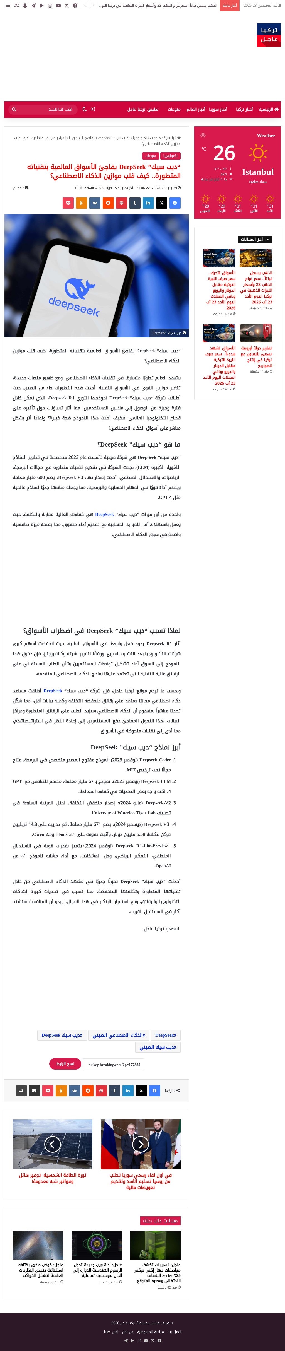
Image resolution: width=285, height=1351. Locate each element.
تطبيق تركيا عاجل (143, 109)
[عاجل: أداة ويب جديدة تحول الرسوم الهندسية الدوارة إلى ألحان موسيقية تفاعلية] (97, 1245)
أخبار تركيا (244, 109)
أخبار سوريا (218, 109)
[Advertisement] (95, 57)
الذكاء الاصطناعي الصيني (118, 1035)
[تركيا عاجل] (269, 35)
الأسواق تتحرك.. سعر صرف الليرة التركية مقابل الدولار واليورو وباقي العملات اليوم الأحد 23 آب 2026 (220, 290)
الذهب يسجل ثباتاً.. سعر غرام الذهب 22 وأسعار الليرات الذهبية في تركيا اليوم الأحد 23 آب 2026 (256, 287)
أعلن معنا (111, 1331)
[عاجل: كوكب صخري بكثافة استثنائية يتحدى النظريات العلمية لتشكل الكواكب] (38, 1245)
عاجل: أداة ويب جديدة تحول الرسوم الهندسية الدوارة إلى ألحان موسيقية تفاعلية (97, 1270)
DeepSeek (104, 514)
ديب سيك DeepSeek (61, 1035)
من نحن (127, 1331)
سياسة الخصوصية (151, 1331)
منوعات (174, 109)
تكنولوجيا (140, 137)
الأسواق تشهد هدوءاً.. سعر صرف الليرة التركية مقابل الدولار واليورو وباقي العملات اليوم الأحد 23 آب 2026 (219, 365)
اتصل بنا (175, 1331)
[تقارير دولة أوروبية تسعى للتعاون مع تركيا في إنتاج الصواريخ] (256, 333)
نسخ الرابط (65, 1064)
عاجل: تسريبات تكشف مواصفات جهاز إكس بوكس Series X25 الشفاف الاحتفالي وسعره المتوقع (157, 1273)
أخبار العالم (196, 109)
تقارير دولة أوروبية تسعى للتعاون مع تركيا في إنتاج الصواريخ (256, 357)
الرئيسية (266, 109)
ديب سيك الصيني (157, 1047)
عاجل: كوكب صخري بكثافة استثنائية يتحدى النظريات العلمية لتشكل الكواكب (40, 1270)
